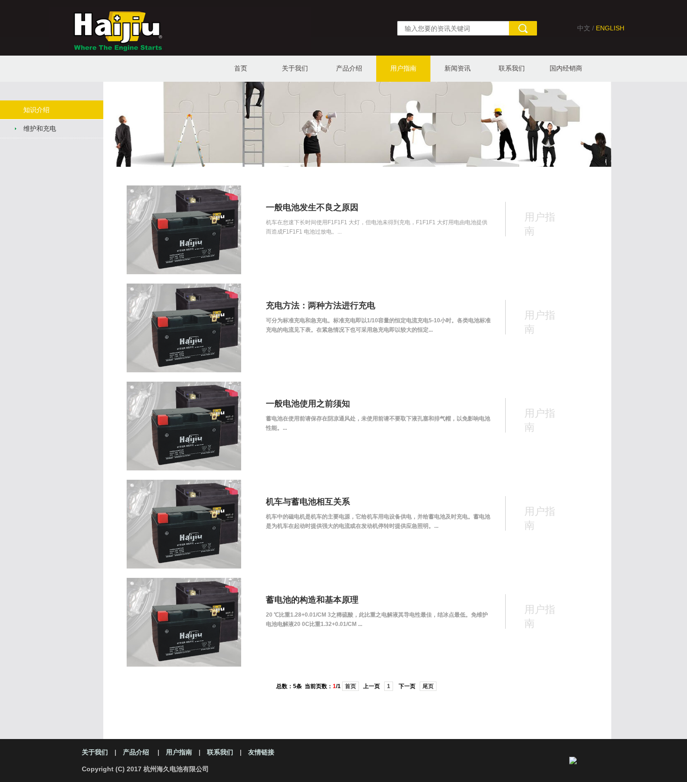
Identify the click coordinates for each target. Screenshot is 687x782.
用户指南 (403, 68)
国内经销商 (566, 68)
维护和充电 (39, 128)
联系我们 (512, 68)
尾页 (428, 686)
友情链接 (261, 752)
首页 (240, 68)
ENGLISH (610, 28)
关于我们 (295, 68)
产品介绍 (349, 68)
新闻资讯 (457, 68)
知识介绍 (36, 110)
